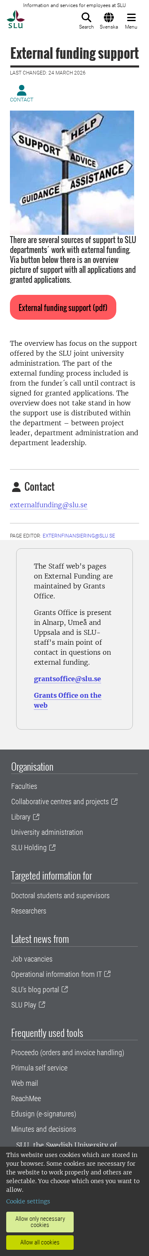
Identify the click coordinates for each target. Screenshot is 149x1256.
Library (21, 816)
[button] (63, 307)
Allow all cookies (40, 1242)
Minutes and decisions (43, 1129)
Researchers (28, 910)
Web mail (24, 1083)
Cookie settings (28, 1201)
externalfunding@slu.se (48, 505)
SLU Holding (29, 847)
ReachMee (26, 1098)
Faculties (24, 786)
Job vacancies (32, 959)
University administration (47, 832)
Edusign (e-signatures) (43, 1113)
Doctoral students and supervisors (60, 895)
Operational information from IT (56, 974)
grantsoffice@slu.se (67, 679)
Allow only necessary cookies (40, 1222)
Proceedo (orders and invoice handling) (67, 1052)
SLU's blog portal (35, 989)
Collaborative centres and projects (60, 801)
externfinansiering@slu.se (79, 536)
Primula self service (39, 1067)
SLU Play (23, 1004)
